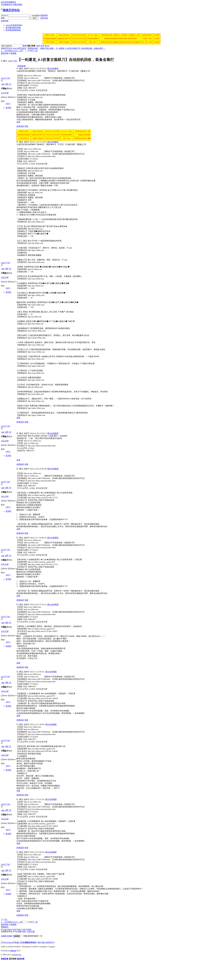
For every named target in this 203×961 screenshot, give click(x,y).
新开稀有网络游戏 (13, 30)
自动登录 (36, 16)
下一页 (35, 51)
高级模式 (4, 927)
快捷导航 (4, 21)
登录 (24, 932)
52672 (8, 104)
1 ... (2, 51)
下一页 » (4, 920)
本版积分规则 (6, 936)
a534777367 (12, 61)
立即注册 (44, 18)
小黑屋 (22, 942)
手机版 (16, 942)
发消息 (8, 108)
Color (5, 929)
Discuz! (13, 951)
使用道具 (20, 126)
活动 (38, 46)
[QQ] (3, 942)
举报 (26, 126)
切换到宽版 (17, 5)
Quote (18, 929)
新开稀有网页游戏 (13, 28)
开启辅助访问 (6, 5)
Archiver (9, 942)
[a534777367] (2, 61)
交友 (42, 46)
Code (23, 929)
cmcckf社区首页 (14, 25)
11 (13, 51)
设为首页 (4, 2)
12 (15, 51)
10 (11, 51)
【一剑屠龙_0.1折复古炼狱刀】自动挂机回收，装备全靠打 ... (80, 48)
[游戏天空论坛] (10, 10)
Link (14, 929)
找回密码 (44, 15)
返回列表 (4, 53)
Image (9, 929)
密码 (3, 18)
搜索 (24, 46)
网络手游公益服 (47, 48)
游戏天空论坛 (6, 48)
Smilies (28, 929)
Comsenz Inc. (16, 955)
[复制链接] (21, 66)
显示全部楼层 (53, 69)
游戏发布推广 (33, 48)
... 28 (19, 51)
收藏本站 (12, 2)
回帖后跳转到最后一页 (32, 936)
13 (17, 51)
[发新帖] (12, 53)
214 (2, 84)
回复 (18, 122)
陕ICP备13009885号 (46, 942)
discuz (47, 46)
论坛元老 (4, 93)
